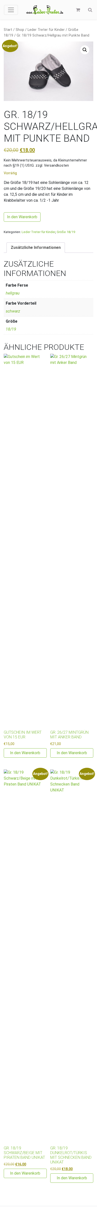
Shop (20, 29)
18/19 (11, 329)
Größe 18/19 (66, 232)
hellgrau (13, 293)
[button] (84, 49)
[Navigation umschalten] (11, 10)
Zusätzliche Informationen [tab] (36, 247)
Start (8, 29)
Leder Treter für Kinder (46, 29)
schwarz (13, 311)
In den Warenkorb (22, 217)
